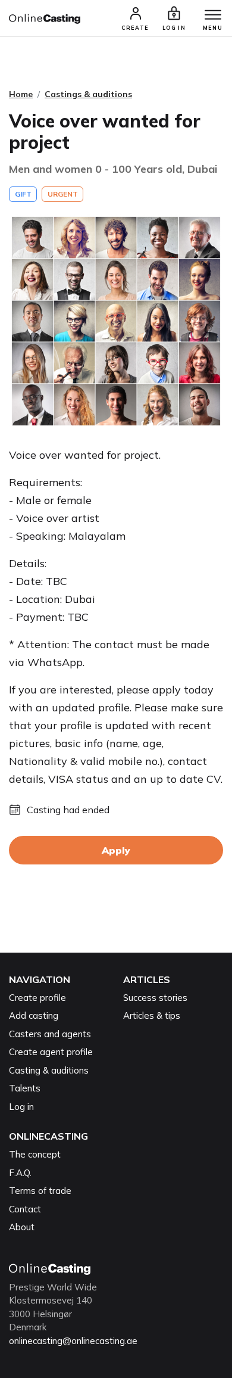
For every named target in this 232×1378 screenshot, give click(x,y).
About (22, 1227)
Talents (24, 1088)
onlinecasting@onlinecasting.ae (73, 1340)
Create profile (37, 997)
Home (21, 94)
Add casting (33, 1015)
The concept (35, 1154)
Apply (116, 850)
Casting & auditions (49, 1070)
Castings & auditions (88, 94)
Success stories (155, 997)
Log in (21, 1106)
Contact (25, 1209)
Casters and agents (50, 1034)
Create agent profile (51, 1051)
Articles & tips (151, 1015)
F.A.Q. (20, 1172)
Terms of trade (40, 1190)
